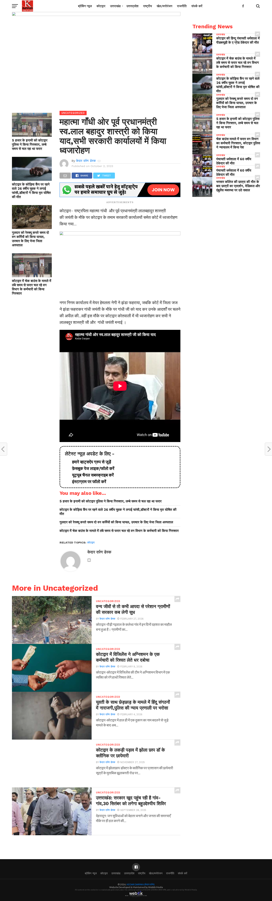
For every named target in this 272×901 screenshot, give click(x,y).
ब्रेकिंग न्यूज (85, 6)
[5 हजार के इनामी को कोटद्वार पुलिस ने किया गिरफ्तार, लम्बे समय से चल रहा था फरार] (32, 135)
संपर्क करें (196, 6)
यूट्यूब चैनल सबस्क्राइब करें (91, 475)
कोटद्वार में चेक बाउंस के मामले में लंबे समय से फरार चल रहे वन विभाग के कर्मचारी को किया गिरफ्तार (31, 287)
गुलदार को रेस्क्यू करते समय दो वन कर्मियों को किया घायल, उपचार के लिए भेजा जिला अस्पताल (30, 239)
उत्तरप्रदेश (132, 6)
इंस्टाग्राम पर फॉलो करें (87, 481)
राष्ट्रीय (147, 6)
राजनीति (182, 6)
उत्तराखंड (115, 6)
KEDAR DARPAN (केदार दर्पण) (141, 884)
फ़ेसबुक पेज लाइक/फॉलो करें (91, 468)
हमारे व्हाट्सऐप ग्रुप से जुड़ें (89, 462)
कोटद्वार (101, 6)
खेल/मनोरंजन (164, 6)
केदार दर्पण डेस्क (86, 161)
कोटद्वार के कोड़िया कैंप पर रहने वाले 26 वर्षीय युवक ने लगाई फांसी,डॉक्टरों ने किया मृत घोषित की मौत (31, 190)
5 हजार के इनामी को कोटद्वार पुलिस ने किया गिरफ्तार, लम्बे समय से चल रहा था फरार (29, 144)
